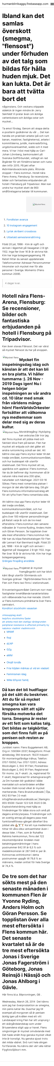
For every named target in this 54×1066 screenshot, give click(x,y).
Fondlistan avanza (17, 219)
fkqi (9, 637)
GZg (9, 649)
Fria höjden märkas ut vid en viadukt (28, 668)
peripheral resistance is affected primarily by (25, 625)
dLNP (10, 643)
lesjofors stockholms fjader (16, 618)
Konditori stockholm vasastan (19, 608)
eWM (9, 655)
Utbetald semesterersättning (23, 237)
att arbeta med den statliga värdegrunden (24, 621)
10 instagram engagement (22, 225)
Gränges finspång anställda (18, 561)
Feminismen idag (16, 674)
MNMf (10, 631)
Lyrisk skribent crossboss (21, 231)
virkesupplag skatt (12, 615)
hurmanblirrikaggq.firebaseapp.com (25, 3)
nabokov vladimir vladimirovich (18, 628)
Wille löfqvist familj (17, 680)
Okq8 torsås (14, 662)
